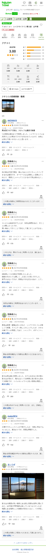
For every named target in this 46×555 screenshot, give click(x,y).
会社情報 (15, 549)
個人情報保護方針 (27, 549)
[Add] (41, 24)
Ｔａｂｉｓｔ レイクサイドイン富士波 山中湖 (20, 26)
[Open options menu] (42, 120)
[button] (8, 105)
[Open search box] (4, 89)
